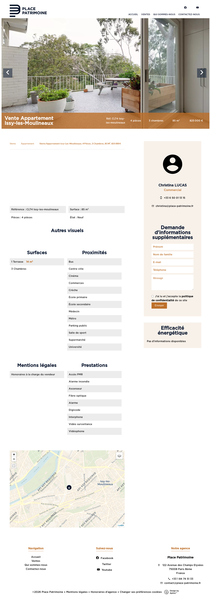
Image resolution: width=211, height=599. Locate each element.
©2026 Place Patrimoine (47, 592)
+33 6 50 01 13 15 (174, 198)
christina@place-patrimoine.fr (174, 206)
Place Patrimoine (180, 557)
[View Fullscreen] (14, 466)
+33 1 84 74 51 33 (182, 579)
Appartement (27, 143)
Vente (13, 143)
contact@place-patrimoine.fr (182, 583)
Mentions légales (77, 592)
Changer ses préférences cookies (141, 592)
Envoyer (159, 305)
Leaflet (121, 525)
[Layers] (119, 455)
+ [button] (14, 454)
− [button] (14, 459)
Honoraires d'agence (104, 592)
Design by (174, 592)
